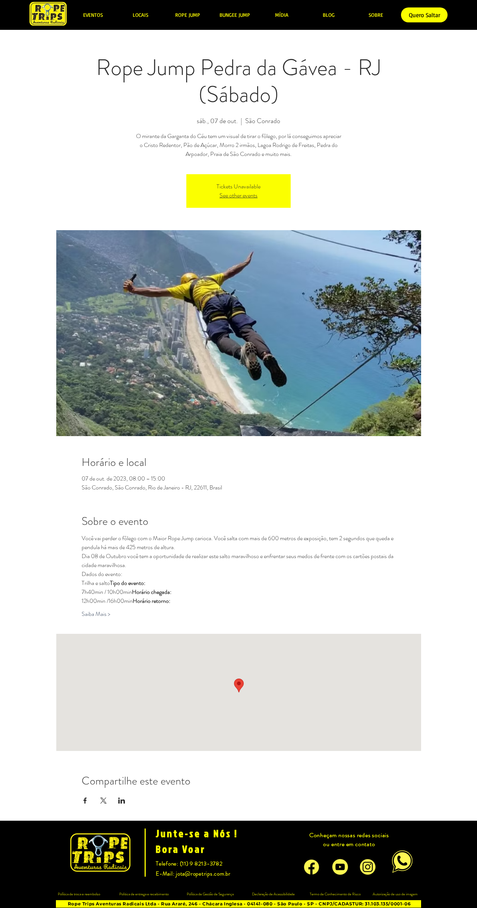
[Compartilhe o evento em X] (103, 801)
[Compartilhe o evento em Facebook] (85, 801)
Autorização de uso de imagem (395, 894)
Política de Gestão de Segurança (210, 894)
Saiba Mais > (96, 614)
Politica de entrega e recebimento (144, 894)
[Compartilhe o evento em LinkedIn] (121, 801)
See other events (238, 195)
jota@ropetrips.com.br (203, 874)
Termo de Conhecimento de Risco (335, 894)
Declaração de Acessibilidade (273, 894)
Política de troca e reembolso (79, 894)
